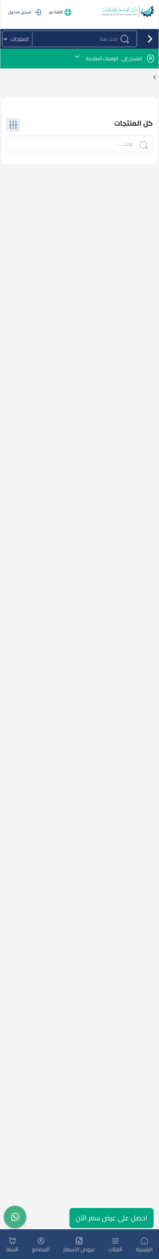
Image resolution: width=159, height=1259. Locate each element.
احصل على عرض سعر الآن (111, 1217)
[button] (79, 58)
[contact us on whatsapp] (15, 1217)
